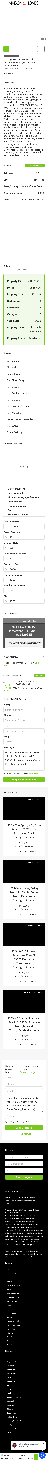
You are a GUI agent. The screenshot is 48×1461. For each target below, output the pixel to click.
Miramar (10, 1333)
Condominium (12, 1358)
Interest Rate (11, 543)
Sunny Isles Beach (13, 1285)
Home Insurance (12, 575)
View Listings (39, 675)
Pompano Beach (13, 1321)
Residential (8, 56)
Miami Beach (11, 1274)
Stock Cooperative (14, 1397)
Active (16, 56)
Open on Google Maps (35, 165)
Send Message (24, 1128)
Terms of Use (33, 774)
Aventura (10, 1289)
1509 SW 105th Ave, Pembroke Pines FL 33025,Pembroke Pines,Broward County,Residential (24, 959)
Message (8, 747)
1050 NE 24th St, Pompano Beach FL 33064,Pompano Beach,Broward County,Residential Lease (24, 1024)
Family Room (13, 374)
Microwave (12, 426)
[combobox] (24, 741)
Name (6, 704)
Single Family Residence (16, 1362)
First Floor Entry (15, 380)
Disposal (11, 367)
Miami (9, 1270)
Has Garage (13, 400)
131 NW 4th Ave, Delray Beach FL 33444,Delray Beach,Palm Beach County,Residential (24, 894)
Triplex (9, 1433)
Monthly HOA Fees (14, 585)
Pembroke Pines (13, 1301)
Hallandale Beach (13, 1297)
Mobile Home (12, 1417)
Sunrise (9, 1317)
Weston (9, 1341)
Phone (7, 715)
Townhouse (11, 1366)
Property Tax (10, 564)
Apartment (11, 1370)
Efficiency (10, 1409)
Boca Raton (11, 1337)
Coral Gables (12, 1313)
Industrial (10, 1401)
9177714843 (20, 688)
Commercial (11, 1429)
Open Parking (14, 432)
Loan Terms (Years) (14, 553)
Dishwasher (12, 361)
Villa (8, 1385)
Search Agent (24, 1177)
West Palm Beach (13, 1345)
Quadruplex (11, 1413)
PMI (5, 596)
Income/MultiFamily (14, 1421)
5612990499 (23, 684)
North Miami (11, 1329)
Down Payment (12, 532)
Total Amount (11, 521)
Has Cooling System (17, 393)
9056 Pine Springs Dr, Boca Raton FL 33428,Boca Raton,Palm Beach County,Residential (24, 831)
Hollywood (11, 1278)
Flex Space (11, 1425)
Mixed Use (10, 1405)
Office (9, 1377)
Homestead (11, 1282)
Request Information (24, 779)
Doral (9, 1309)
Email (6, 726)
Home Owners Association (21, 419)
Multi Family (11, 1373)
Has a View (12, 387)
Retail (9, 1393)
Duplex (9, 1389)
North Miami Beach (14, 1325)
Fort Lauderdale (13, 1293)
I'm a (6, 736)
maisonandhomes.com (24, 1201)
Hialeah (9, 1305)
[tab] (6, 49)
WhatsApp (37, 688)
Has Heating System (17, 406)
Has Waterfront (14, 413)
